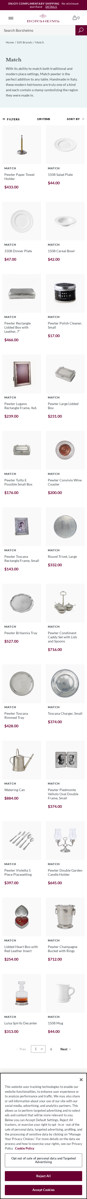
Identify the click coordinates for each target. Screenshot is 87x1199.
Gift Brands (24, 42)
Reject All (43, 1176)
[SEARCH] (81, 30)
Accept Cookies (43, 1190)
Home (10, 42)
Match (39, 42)
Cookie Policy (24, 1148)
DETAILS (51, 6)
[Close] (81, 1079)
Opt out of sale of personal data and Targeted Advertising (43, 1160)
